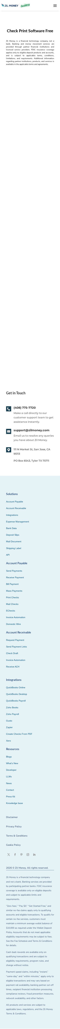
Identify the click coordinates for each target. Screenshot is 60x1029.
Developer (11, 770)
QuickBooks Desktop (16, 694)
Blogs (9, 756)
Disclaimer (12, 817)
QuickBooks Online (15, 687)
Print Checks (12, 597)
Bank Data (11, 528)
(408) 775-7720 (25, 407)
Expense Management (17, 521)
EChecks (10, 610)
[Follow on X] (8, 854)
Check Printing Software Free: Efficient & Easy (26, 124)
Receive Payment (15, 577)
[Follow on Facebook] (15, 854)
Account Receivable (16, 508)
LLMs (9, 776)
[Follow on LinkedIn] (34, 854)
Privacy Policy (14, 826)
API (8, 555)
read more (14, 156)
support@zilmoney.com (31, 430)
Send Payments (14, 571)
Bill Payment (12, 584)
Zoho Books (12, 707)
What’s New (12, 763)
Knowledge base (14, 803)
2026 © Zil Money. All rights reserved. (27, 867)
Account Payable (14, 501)
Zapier (9, 727)
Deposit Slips (12, 535)
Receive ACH (12, 666)
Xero (8, 740)
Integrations (12, 515)
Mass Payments (14, 591)
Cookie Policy (13, 845)
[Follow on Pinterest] (21, 854)
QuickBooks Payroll (16, 700)
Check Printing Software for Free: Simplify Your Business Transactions (29, 218)
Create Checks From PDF (19, 734)
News (9, 783)
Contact (10, 790)
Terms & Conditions (16, 835)
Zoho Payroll (12, 714)
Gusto (9, 720)
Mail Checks (12, 604)
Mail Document (13, 541)
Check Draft (12, 653)
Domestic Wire (13, 624)
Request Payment (15, 640)
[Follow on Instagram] (27, 854)
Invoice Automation (15, 617)
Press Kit (10, 796)
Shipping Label (13, 548)
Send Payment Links (16, 646)
